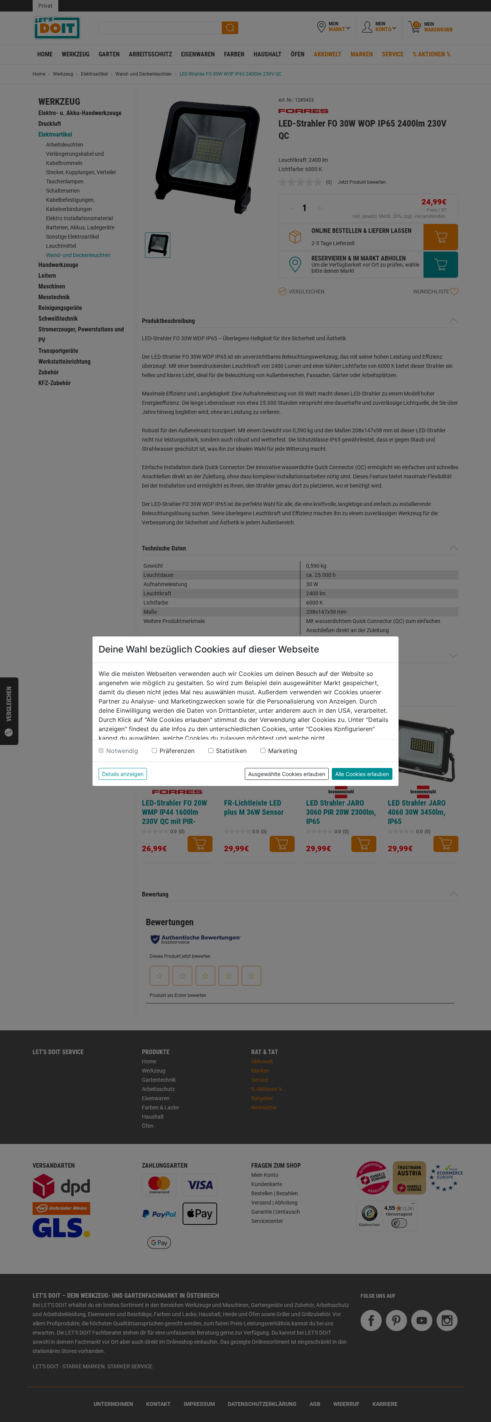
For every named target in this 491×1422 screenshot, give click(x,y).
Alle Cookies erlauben (362, 774)
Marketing (282, 751)
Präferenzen (177, 751)
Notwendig (122, 751)
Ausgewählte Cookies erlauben (286, 774)
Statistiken (231, 751)
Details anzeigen (122, 774)
